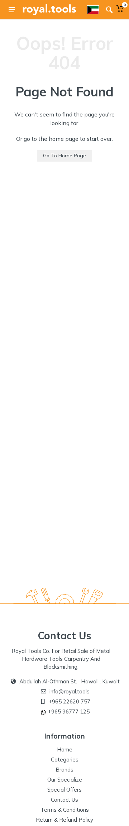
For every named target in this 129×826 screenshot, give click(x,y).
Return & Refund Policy (64, 819)
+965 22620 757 (69, 701)
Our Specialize (64, 779)
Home (64, 749)
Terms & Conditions (64, 809)
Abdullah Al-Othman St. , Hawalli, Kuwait (69, 681)
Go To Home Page (64, 155)
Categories (64, 759)
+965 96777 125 (69, 711)
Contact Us (64, 799)
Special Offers (64, 789)
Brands (64, 769)
